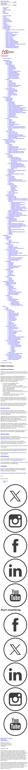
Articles (12, 348)
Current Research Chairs (13, 146)
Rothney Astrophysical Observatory (15, 223)
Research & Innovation (8, 139)
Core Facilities (9, 175)
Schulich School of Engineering (12, 46)
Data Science (11, 92)
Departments (8, 284)
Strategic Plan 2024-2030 (13, 313)
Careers (4, 22)
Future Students (6, 60)
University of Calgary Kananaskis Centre (16, 224)
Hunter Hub (10, 274)
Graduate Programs (12, 300)
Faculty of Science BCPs (13, 359)
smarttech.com (15, 463)
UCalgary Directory (7, 20)
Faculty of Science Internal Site (14, 358)
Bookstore (5, 23)
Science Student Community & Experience (17, 112)
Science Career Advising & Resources (16, 138)
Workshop (13, 188)
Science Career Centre (10, 131)
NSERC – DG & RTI (12, 150)
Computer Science (12, 290)
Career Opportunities (12, 319)
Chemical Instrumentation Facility (15, 179)
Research (8, 143)
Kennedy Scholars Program (14, 78)
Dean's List (10, 329)
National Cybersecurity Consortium (18, 206)
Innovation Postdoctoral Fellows (15, 163)
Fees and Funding (12, 68)
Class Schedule (6, 19)
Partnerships (10, 264)
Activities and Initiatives (13, 267)
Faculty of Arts (9, 33)
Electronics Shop (14, 190)
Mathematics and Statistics (13, 293)
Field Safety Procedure (13, 247)
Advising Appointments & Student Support (17, 107)
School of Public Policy (10, 45)
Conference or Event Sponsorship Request (17, 149)
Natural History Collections (14, 216)
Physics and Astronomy (13, 294)
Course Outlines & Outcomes (14, 106)
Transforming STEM (12, 254)
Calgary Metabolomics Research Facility (16, 231)
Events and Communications (12, 340)
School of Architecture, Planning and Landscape (16, 43)
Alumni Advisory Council (13, 242)
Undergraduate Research (13, 75)
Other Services (11, 193)
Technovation (11, 280)
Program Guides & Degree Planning (15, 105)
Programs (8, 295)
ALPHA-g (10, 234)
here (6, 446)
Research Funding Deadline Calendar (16, 151)
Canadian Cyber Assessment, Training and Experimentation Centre (19, 209)
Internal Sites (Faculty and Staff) (12, 354)
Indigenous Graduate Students (14, 85)
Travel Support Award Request (14, 258)
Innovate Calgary (11, 171)
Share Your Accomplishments (14, 339)
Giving (9, 321)
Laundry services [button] (5, 408)
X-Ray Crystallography (13, 192)
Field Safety (8, 243)
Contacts (10, 87)
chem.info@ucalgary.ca (5, 437)
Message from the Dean (13, 315)
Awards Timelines (12, 335)
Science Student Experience (14, 74)
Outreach (8, 276)
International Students (12, 72)
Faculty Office (9, 309)
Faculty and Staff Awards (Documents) (16, 336)
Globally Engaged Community (14, 266)
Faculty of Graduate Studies (11, 34)
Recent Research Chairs (13, 147)
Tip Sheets (13, 349)
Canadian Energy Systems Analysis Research (17, 215)
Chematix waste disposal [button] (7, 369)
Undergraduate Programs (13, 299)
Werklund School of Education (12, 47)
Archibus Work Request (20, 431)
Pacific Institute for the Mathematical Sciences (17, 225)
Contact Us (5, 481)
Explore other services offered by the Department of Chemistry (13, 473)
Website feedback (4, 740)
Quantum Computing (12, 94)
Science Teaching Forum (13, 260)
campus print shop (4, 453)
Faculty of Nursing (9, 38)
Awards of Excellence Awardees (15, 330)
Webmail (5, 8)
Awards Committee (12, 333)
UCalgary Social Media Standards (15, 353)
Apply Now (10, 69)
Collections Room (12, 317)
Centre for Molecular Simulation (15, 212)
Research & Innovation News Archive (16, 152)
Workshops (13, 351)
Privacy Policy (4, 739)
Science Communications (13, 343)
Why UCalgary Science (13, 86)
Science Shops (11, 184)
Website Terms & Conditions (6, 738)
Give (4, 482)
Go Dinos (5, 18)
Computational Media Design (17, 304)
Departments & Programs (8, 281)
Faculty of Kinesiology (10, 35)
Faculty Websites (6, 28)
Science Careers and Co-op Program (15, 108)
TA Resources (11, 125)
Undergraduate (9, 64)
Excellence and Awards (10, 326)
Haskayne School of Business (12, 42)
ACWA (9, 273)
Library (4, 16)
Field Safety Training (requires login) (16, 248)
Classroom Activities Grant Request (15, 257)
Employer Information (12, 137)
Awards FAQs (11, 334)
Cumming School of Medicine (12, 32)
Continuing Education (7, 21)
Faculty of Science (9, 39)
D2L (4, 11)
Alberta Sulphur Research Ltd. (14, 227)
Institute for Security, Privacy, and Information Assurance (18, 203)
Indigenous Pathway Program (14, 71)
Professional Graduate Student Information (17, 136)
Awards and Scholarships (13, 73)
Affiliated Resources (10, 217)
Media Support (11, 323)
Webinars (13, 347)
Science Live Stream (12, 325)
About (4, 306)
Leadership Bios (11, 316)
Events (9, 95)
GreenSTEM (11, 172)
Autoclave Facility (12, 178)
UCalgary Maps (6, 27)
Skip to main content (5, 1)
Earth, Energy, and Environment (15, 291)
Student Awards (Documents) (14, 338)
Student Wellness (11, 115)
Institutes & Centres (10, 195)
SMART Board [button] (5, 456)
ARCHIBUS (6, 13)
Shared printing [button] (5, 434)
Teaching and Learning (10, 249)
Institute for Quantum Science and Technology (17, 198)
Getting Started (11, 123)
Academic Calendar (7, 26)
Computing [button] (4, 466)
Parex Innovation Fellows (13, 157)
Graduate (8, 79)
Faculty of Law (9, 36)
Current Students (6, 97)
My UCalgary (6, 7)
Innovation (8, 153)
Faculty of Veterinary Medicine (12, 41)
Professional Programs (10, 88)
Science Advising (11, 104)
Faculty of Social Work (10, 40)
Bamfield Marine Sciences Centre (15, 214)
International (8, 261)
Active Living (6, 25)
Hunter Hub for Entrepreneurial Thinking (16, 170)
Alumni (7, 238)
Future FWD (11, 169)
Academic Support (12, 113)
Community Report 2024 (13, 314)
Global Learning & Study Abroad (15, 111)
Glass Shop (13, 189)
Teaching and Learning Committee (15, 253)
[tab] (14, 369)
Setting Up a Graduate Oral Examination (16, 126)
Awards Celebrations (12, 332)
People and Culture (7, 15)
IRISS (4, 12)
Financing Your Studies (13, 117)
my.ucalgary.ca (13, 383)
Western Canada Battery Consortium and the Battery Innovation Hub (17, 211)
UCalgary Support (7, 9)
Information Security (12, 93)
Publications (10, 322)
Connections (5, 235)
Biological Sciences (12, 288)
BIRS (9, 228)
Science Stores (11, 191)
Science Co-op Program (13, 77)
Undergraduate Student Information (15, 134)
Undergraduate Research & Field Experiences (17, 110)
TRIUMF (10, 232)
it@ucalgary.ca (15, 450)
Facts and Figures (12, 320)
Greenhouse (10, 183)
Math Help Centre (12, 114)
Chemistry (10, 289)
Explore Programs (12, 67)
